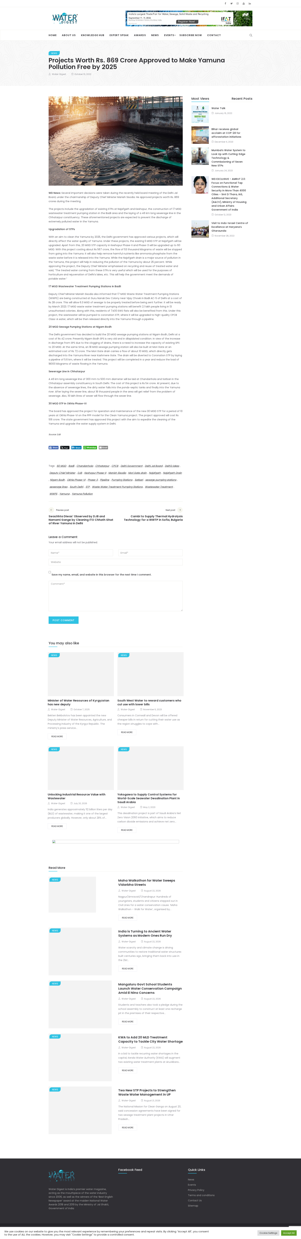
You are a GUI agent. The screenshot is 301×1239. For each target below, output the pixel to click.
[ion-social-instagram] (237, 3)
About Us (69, 35)
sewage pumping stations (160, 480)
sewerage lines (58, 487)
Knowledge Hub (92, 35)
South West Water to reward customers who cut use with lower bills (149, 702)
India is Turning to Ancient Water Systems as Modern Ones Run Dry (145, 933)
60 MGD (61, 466)
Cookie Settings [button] (268, 1233)
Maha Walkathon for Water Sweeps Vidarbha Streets (146, 882)
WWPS (53, 493)
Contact (214, 35)
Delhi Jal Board (154, 466)
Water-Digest (59, 74)
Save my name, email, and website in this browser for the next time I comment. (101, 574)
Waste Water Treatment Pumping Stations (117, 487)
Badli (71, 466)
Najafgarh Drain (172, 473)
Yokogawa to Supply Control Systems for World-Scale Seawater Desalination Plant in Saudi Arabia (148, 798)
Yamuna (64, 493)
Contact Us (195, 1200)
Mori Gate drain (137, 473)
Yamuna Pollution (82, 493)
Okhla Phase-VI (76, 480)
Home (53, 35)
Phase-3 (93, 480)
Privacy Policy (196, 1190)
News (155, 35)
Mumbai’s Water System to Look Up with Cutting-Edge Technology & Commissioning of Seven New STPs (228, 157)
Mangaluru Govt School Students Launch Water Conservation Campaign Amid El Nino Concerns (150, 988)
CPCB (114, 466)
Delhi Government (131, 466)
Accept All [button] (289, 1233)
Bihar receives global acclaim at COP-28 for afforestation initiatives (226, 133)
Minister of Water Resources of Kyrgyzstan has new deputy (78, 702)
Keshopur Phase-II (95, 473)
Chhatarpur (102, 466)
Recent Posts (242, 98)
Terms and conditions (201, 1195)
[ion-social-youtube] (243, 3)
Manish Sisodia (117, 473)
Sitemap (193, 1205)
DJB (80, 473)
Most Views (200, 98)
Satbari (139, 480)
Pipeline (104, 480)
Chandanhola (84, 466)
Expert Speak (119, 35)
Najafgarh (155, 473)
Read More (57, 736)
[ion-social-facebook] (225, 3)
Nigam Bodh (57, 480)
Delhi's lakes (172, 466)
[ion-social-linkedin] (249, 3)
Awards (140, 35)
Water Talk (218, 108)
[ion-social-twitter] (231, 3)
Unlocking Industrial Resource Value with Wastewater (76, 796)
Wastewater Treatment (159, 487)
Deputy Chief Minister (62, 473)
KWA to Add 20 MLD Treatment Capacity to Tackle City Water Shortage (150, 1039)
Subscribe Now (190, 35)
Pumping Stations (121, 480)
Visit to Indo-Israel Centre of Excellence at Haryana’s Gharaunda (229, 226)
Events (169, 35)
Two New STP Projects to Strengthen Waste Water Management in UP (147, 1092)
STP (88, 487)
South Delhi (76, 487)
